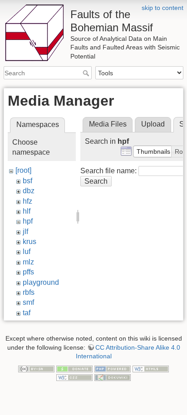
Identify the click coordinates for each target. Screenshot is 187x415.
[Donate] (74, 368)
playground (41, 282)
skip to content (162, 7)
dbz (28, 191)
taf (26, 313)
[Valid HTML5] (151, 368)
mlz (28, 262)
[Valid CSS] (74, 377)
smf (28, 302)
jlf (25, 231)
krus (29, 241)
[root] (23, 170)
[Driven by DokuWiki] (112, 377)
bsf (27, 181)
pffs (28, 272)
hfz (27, 201)
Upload (153, 124)
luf (26, 251)
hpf (28, 221)
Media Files (108, 124)
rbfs (28, 292)
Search (87, 73)
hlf (26, 211)
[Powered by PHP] (112, 368)
